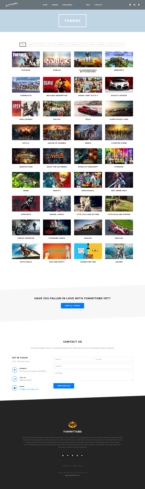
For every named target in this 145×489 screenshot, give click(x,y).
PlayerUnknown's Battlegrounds (88, 71)
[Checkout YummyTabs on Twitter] (68, 456)
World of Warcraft (88, 167)
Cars (121, 44)
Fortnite (25, 70)
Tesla (88, 119)
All (23, 44)
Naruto (57, 191)
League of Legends (57, 143)
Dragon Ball (88, 191)
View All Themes (72, 306)
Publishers (67, 5)
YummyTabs (72, 431)
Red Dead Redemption (56, 95)
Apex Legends (25, 119)
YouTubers (74, 44)
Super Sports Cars (119, 119)
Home (45, 5)
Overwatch (26, 95)
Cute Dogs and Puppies (119, 214)
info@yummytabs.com (29, 389)
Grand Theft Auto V (88, 95)
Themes (55, 5)
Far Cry (57, 119)
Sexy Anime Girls (119, 191)
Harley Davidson (26, 238)
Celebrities (61, 44)
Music (50, 44)
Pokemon (119, 167)
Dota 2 (26, 143)
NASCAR (88, 238)
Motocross (26, 262)
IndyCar (119, 238)
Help (88, 5)
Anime (26, 191)
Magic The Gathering (57, 167)
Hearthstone (26, 167)
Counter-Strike (119, 143)
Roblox (57, 70)
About (79, 5)
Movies (91, 44)
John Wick (26, 214)
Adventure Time (88, 262)
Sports (40, 44)
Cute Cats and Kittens (88, 214)
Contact (98, 5)
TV (83, 44)
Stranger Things (57, 238)
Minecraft (119, 70)
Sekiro (88, 143)
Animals (112, 44)
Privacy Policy (78, 466)
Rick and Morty (57, 262)
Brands (101, 44)
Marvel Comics (57, 214)
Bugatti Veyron (119, 95)
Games (31, 44)
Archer (118, 262)
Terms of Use (66, 466)
